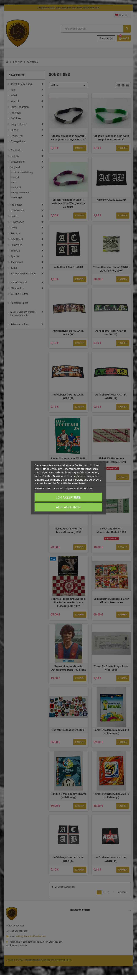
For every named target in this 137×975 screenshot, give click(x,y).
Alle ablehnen (68, 507)
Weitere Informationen (49, 488)
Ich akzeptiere (68, 497)
